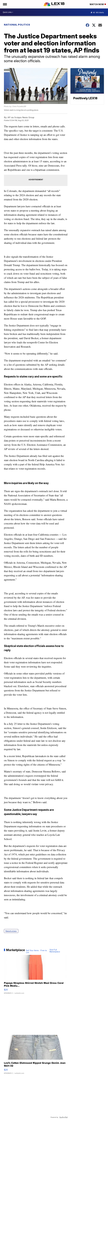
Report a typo (11, 931)
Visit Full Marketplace (55, 951)
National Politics (17, 24)
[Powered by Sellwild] (63, 1117)
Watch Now (97, 4)
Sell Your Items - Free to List (36, 951)
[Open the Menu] (4, 4)
